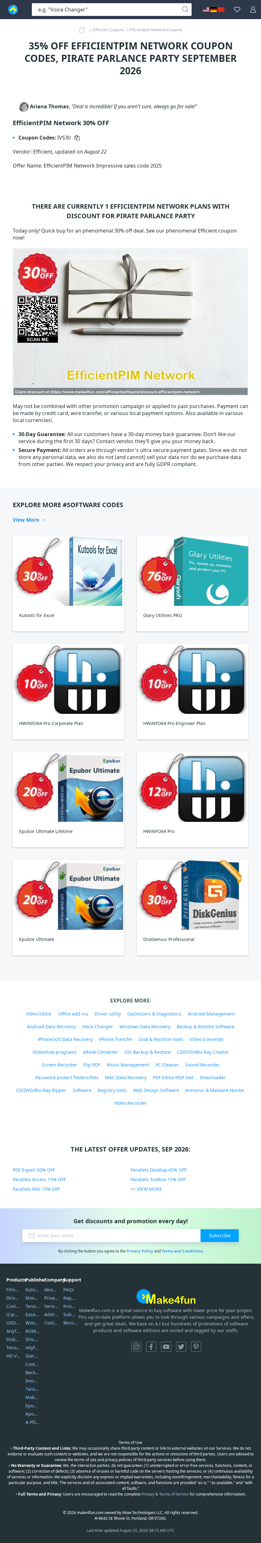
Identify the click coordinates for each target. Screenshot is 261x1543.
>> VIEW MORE (146, 1189)
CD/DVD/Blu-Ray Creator (203, 1052)
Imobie (32, 1381)
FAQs (68, 1290)
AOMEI (32, 1331)
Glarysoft (32, 1356)
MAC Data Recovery (125, 1077)
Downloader (213, 1077)
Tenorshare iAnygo (13, 1348)
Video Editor (39, 1014)
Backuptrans (32, 1372)
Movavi (32, 1298)
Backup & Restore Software (205, 1026)
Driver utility (108, 1014)
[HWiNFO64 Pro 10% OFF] (192, 787)
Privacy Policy (140, 1251)
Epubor (32, 1406)
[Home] (84, 30)
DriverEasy (13, 1298)
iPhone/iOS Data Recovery (65, 1039)
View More (26, 519)
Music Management (128, 1065)
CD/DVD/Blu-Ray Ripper (41, 1090)
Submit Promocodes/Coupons (70, 1314)
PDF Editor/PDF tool (173, 1077)
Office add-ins (73, 1014)
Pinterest (196, 1347)
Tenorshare (32, 1306)
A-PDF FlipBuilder (32, 1422)
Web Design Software (156, 1090)
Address (51, 1314)
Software (82, 1090)
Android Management (211, 1014)
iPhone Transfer (116, 1039)
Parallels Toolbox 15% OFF (158, 1179)
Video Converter (207, 1039)
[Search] (185, 9)
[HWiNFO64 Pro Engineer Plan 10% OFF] (192, 679)
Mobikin (32, 1397)
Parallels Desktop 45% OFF (158, 1170)
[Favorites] (237, 9)
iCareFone (13, 1314)
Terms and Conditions (182, 1251)
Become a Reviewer (70, 1323)
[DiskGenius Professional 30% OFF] (192, 895)
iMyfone (32, 1348)
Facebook (151, 1347)
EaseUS (32, 1314)
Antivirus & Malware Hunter (215, 1090)
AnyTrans (13, 1331)
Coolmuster (13, 1306)
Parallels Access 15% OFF (39, 1179)
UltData (13, 1323)
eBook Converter (100, 1052)
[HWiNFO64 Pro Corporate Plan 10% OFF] (68, 679)
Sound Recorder (202, 1065)
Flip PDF (91, 1065)
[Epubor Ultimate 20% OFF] (68, 895)
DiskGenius (13, 1339)
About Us (51, 1290)
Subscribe (219, 1235)
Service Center (51, 1306)
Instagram (136, 1347)
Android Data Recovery (51, 1026)
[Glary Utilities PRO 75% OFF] (192, 571)
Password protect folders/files (67, 1077)
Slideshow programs (55, 1052)
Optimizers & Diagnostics (154, 1014)
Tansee (32, 1389)
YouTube (166, 1347)
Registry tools (112, 1090)
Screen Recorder (59, 1065)
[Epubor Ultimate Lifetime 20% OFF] (68, 787)
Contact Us (51, 1323)
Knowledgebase (70, 1306)
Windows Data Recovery (144, 1026)
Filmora (13, 1290)
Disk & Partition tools (161, 1039)
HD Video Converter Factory (13, 1356)
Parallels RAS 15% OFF (36, 1189)
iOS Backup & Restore (147, 1052)
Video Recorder (130, 1103)
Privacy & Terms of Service (165, 1494)
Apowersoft (32, 1414)
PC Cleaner (167, 1065)
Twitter (181, 1347)
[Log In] (253, 9)
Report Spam (70, 1298)
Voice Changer (97, 1026)
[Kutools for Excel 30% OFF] (68, 571)
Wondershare (32, 1323)
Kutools (32, 1290)
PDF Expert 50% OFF (34, 1170)
